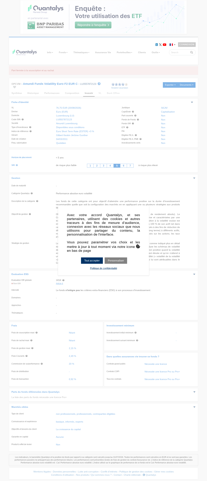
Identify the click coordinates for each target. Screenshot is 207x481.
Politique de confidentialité (103, 268)
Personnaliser (116, 260)
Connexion (186, 44)
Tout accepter (92, 260)
